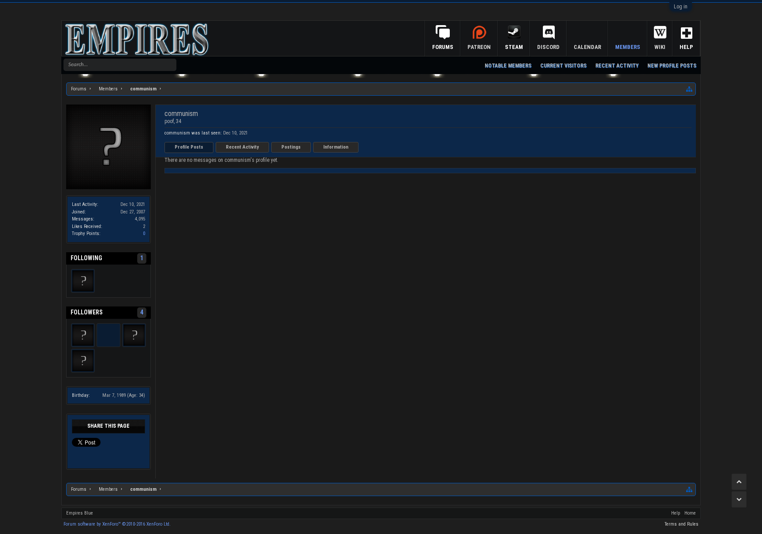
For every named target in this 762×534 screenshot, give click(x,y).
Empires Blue (79, 513)
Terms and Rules (681, 524)
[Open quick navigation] (689, 89)
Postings (291, 147)
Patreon (479, 47)
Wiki (659, 47)
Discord (548, 47)
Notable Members (508, 66)
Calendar (587, 47)
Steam (514, 47)
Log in (680, 7)
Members (627, 47)
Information (335, 147)
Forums (442, 47)
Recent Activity (242, 147)
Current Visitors (563, 66)
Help (686, 47)
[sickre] (134, 335)
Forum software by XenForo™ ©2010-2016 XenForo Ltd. (117, 524)
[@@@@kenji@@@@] (108, 335)
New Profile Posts (671, 66)
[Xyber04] (83, 335)
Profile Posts (189, 147)
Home (690, 513)
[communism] (83, 281)
